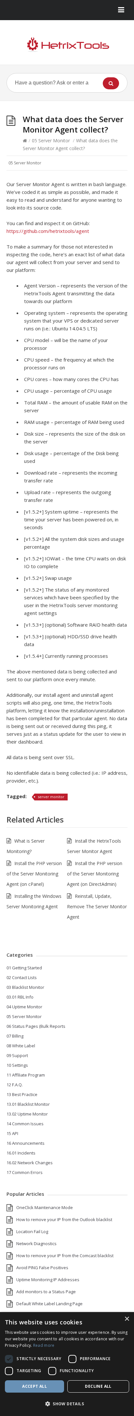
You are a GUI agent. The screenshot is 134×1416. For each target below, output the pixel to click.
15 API (12, 1133)
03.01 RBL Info (20, 997)
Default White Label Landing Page (49, 1304)
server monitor (51, 796)
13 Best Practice (22, 1094)
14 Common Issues (25, 1124)
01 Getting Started (24, 968)
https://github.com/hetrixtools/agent (48, 231)
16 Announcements (26, 1143)
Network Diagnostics (36, 1243)
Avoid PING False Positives (42, 1267)
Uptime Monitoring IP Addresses (47, 1279)
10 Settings (17, 1065)
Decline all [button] (98, 1386)
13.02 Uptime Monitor (27, 1114)
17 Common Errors (25, 1172)
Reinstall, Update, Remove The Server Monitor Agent (97, 906)
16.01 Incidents (21, 1153)
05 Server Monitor (51, 140)
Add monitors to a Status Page (46, 1292)
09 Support (17, 1055)
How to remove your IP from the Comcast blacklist (65, 1255)
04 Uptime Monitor (24, 1007)
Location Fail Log (32, 1231)
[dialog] (67, 1364)
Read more (44, 1345)
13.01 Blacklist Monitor (28, 1104)
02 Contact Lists (22, 977)
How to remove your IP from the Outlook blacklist (64, 1219)
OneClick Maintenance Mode (44, 1207)
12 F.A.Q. (15, 1085)
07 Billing (15, 1036)
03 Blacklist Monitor (25, 987)
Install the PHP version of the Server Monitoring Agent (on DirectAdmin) (94, 873)
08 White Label (21, 1046)
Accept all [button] (34, 1386)
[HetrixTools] (67, 44)
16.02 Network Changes (30, 1163)
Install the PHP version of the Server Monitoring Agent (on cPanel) (34, 873)
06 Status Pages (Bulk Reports (36, 1026)
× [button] (126, 1319)
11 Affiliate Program (26, 1075)
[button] (67, 1404)
